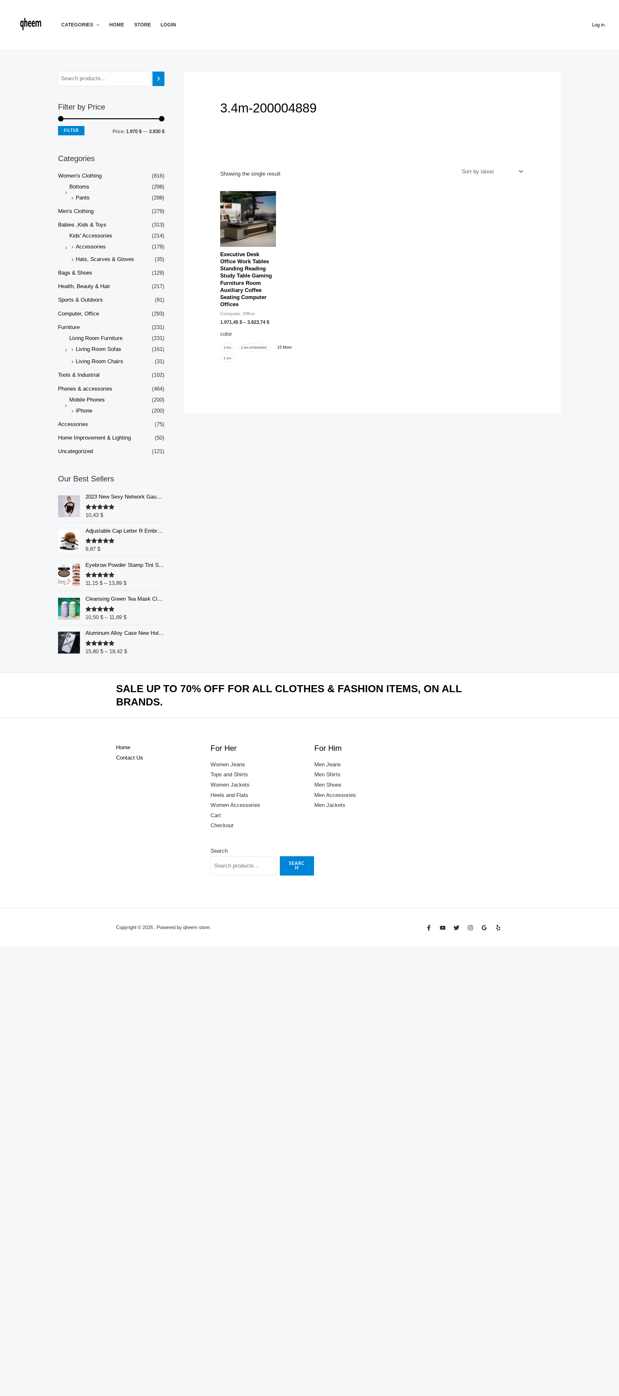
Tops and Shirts (229, 774)
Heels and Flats (229, 795)
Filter (71, 130)
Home (116, 24)
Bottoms (79, 187)
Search (219, 851)
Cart (216, 815)
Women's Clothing (80, 176)
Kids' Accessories (90, 236)
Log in (598, 24)
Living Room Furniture (96, 338)
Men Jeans (327, 764)
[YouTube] (443, 928)
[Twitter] (456, 928)
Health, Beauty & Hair (84, 286)
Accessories (91, 247)
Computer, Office (78, 314)
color (226, 334)
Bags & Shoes (75, 273)
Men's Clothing (75, 211)
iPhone (84, 411)
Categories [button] (77, 24)
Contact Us (129, 758)
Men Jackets (329, 805)
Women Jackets (230, 785)
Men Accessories (335, 795)
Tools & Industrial (79, 375)
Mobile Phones (87, 400)
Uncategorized (75, 451)
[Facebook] (429, 928)
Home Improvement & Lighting (94, 438)
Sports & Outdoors (80, 300)
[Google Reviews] (484, 928)
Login (168, 24)
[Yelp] (498, 928)
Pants (83, 198)
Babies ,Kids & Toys (82, 225)
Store (142, 24)
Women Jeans (228, 764)
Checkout (222, 825)
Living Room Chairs (99, 361)
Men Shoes (327, 785)
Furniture (69, 327)
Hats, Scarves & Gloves (105, 259)
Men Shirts (327, 774)
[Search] (158, 79)
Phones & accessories (85, 389)
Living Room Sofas (98, 349)
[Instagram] (470, 928)
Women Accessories (235, 805)
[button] (96, 24)
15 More (284, 347)
